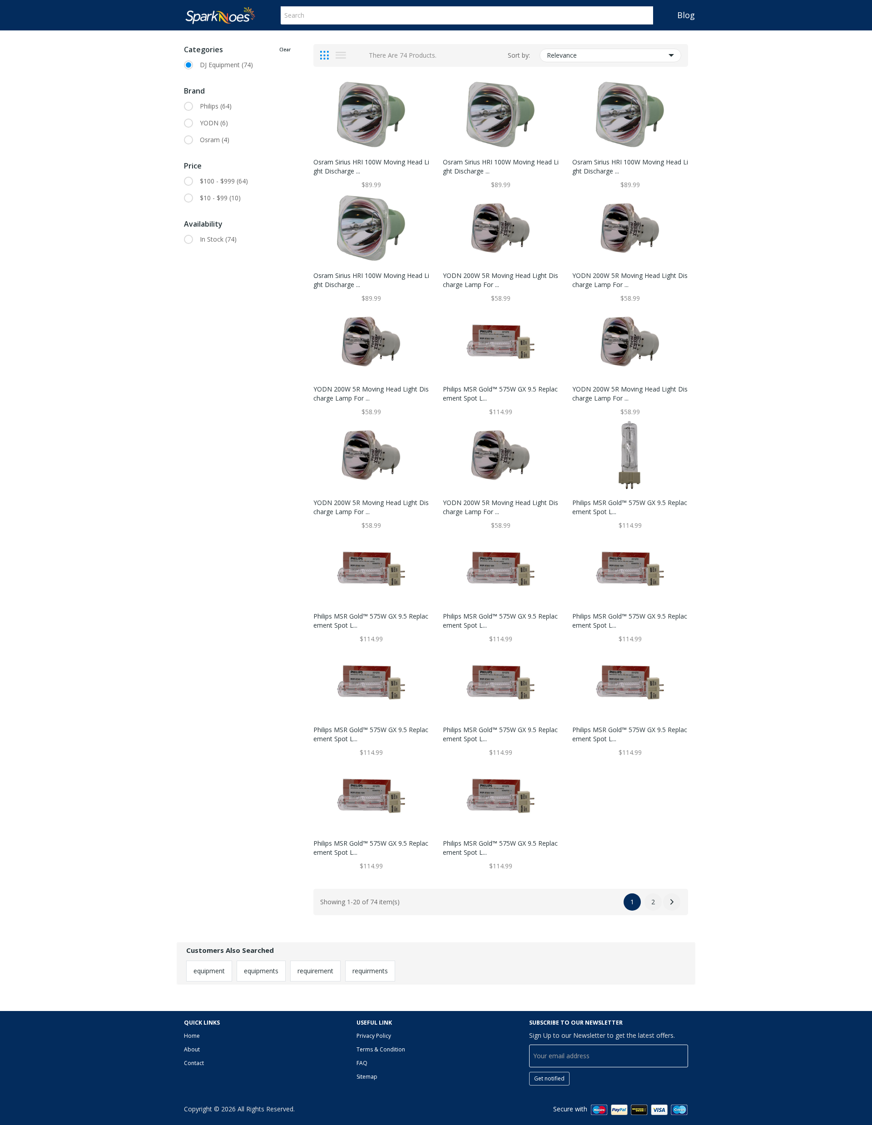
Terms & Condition (381, 1049)
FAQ (362, 1063)
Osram (214, 139)
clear (285, 49)
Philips (216, 106)
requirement (315, 970)
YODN (214, 123)
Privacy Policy (374, 1036)
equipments (261, 970)
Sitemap (367, 1076)
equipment (209, 970)
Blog (686, 15)
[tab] (324, 55)
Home (192, 1036)
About (192, 1049)
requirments (370, 970)
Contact (194, 1063)
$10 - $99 (220, 197)
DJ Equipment (226, 64)
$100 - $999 (224, 181)
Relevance (562, 55)
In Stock (218, 239)
